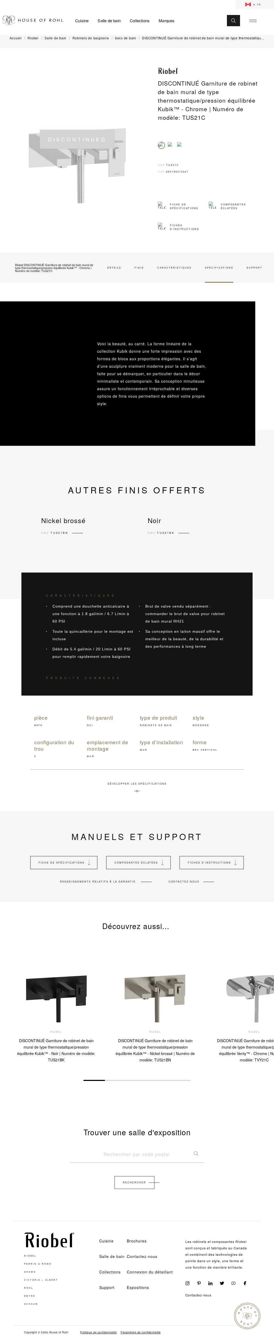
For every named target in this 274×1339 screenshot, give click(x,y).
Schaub (31, 1304)
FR (259, 4)
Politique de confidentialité (98, 1332)
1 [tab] (94, 1080)
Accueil (16, 38)
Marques (166, 20)
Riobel (33, 38)
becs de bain (125, 38)
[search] (137, 1157)
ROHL (28, 1288)
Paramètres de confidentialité (141, 1332)
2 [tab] (115, 1080)
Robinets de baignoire (91, 38)
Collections (140, 20)
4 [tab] (158, 1080)
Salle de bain (109, 20)
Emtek (29, 1296)
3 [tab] (137, 1080)
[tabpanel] (56, 1002)
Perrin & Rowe (38, 1264)
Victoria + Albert (41, 1280)
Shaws (30, 1272)
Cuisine (82, 20)
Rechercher (134, 1182)
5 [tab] (180, 1080)
